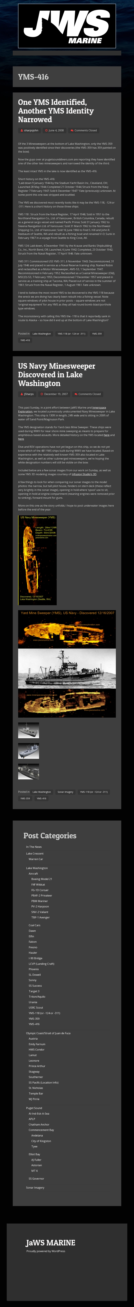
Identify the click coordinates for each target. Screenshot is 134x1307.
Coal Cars (34, 925)
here (106, 435)
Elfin (31, 936)
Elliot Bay (34, 1154)
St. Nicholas (36, 1088)
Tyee (34, 1146)
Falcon (33, 942)
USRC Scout (36, 1007)
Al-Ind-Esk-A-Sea (39, 1113)
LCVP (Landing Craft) (41, 964)
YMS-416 (25, 340)
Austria (33, 1038)
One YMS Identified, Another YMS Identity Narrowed (56, 110)
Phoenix (34, 969)
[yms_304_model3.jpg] (28, 778)
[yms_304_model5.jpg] (28, 758)
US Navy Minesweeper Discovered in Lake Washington (56, 374)
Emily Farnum (37, 1044)
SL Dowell (35, 975)
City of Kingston (41, 1141)
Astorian (36, 1165)
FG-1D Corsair (40, 890)
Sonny (32, 980)
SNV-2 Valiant (39, 912)
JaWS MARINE (50, 1242)
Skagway (34, 1071)
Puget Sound (34, 1108)
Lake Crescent (34, 853)
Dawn (32, 931)
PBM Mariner (39, 901)
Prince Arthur (37, 1066)
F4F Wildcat (38, 884)
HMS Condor (36, 1049)
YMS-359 (97, 333)
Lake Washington (42, 333)
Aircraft (33, 873)
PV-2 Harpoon (40, 906)
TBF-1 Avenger (40, 917)
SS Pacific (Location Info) (44, 1082)
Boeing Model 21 (41, 879)
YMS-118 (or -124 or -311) (71, 333)
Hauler (33, 952)
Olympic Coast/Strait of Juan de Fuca (48, 1033)
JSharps (29, 394)
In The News (34, 847)
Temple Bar (36, 1093)
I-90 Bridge (35, 958)
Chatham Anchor (39, 1124)
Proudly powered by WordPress (45, 1251)
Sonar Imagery (65, 791)
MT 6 (34, 1171)
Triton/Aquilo (37, 996)
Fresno (33, 947)
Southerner (36, 1077)
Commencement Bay (41, 1130)
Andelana (37, 1135)
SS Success (35, 985)
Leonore (34, 1060)
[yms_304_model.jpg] (28, 737)
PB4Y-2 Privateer (41, 895)
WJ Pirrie (34, 1099)
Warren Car (36, 859)
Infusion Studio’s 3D (84, 474)
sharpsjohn (31, 130)
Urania (33, 1002)
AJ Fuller (36, 1160)
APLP (32, 1119)
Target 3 (34, 991)
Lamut (33, 1055)
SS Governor (36, 1178)
